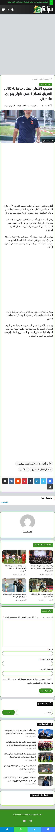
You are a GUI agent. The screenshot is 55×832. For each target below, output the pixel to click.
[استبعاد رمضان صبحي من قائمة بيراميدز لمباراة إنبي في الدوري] (45, 769)
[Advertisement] (27, 43)
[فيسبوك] (50, 481)
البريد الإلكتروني (46, 659)
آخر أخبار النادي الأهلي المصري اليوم (33, 463)
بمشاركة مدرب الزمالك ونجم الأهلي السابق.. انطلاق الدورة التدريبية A (42, 568)
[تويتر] (43, 481)
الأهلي (22, 469)
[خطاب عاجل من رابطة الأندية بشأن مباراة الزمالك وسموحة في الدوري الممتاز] (45, 757)
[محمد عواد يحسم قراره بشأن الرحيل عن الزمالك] (14, 585)
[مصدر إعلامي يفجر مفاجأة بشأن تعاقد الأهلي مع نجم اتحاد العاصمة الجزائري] (45, 746)
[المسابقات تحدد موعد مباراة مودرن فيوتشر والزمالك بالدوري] (14, 557)
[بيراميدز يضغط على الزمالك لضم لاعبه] (41, 585)
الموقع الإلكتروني (46, 669)
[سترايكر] (43, 9)
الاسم (50, 649)
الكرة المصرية (37, 79)
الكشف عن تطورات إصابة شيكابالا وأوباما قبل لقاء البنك (25, 2)
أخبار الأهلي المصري (40, 469)
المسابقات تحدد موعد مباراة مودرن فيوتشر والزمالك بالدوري (15, 568)
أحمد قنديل (45, 106)
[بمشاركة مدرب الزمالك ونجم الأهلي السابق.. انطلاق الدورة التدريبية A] (41, 557)
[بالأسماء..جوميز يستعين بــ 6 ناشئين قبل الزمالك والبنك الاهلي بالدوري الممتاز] (45, 781)
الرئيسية (47, 79)
